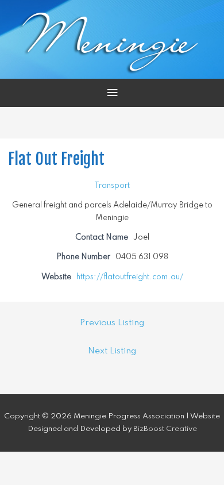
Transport (112, 186)
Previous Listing (112, 323)
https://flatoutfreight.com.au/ (129, 277)
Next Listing (112, 351)
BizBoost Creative (165, 429)
